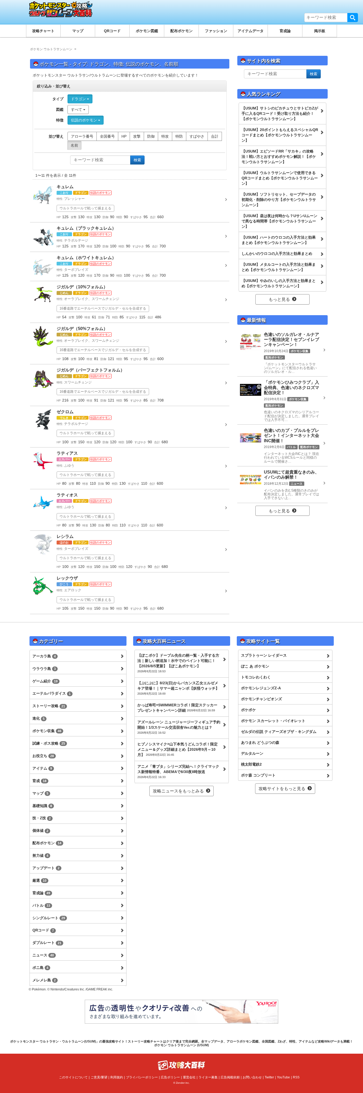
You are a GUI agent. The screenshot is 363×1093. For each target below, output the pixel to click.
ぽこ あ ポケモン (255, 666)
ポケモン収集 (46, 731)
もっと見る (279, 299)
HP (123, 136)
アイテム (42, 768)
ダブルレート (46, 942)
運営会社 (189, 1077)
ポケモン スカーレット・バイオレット (273, 721)
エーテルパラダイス (51, 693)
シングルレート (48, 918)
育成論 (285, 31)
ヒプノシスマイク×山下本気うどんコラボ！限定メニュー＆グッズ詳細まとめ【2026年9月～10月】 (177, 749)
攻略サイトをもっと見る (282, 788)
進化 (38, 718)
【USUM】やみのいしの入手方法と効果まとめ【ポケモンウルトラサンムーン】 (279, 283)
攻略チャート (43, 31)
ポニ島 (40, 967)
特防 (179, 136)
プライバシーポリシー (142, 1077)
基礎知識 (42, 806)
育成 (39, 781)
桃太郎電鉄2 (251, 764)
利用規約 (116, 1077)
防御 (151, 136)
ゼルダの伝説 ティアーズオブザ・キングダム (278, 731)
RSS (296, 1077)
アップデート (46, 868)
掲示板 (319, 31)
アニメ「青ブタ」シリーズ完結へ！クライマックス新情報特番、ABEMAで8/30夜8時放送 (178, 771)
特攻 (165, 136)
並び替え (56, 136)
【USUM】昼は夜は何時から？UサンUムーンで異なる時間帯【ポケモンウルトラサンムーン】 (279, 221)
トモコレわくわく (256, 677)
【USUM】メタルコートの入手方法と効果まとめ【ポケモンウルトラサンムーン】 (279, 267)
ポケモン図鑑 (147, 31)
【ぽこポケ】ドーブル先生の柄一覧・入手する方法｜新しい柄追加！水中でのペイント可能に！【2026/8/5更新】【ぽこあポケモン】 (178, 663)
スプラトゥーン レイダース (264, 655)
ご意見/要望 (99, 1077)
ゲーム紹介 (45, 681)
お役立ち (43, 756)
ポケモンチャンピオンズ (261, 699)
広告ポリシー (170, 1077)
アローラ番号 (82, 136)
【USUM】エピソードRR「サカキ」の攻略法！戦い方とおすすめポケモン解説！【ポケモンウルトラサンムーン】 (279, 156)
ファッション (216, 31)
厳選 (39, 880)
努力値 (40, 855)
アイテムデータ (251, 31)
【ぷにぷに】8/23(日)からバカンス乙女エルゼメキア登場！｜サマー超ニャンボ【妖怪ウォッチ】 (178, 688)
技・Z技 (41, 818)
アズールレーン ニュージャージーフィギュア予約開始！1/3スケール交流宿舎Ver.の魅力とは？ (178, 727)
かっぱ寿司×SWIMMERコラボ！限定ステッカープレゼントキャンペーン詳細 (177, 707)
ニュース (43, 955)
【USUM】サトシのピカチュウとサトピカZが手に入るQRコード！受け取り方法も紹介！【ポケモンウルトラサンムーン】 (280, 113)
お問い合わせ (252, 1077)
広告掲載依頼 (230, 1077)
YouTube (283, 1077)
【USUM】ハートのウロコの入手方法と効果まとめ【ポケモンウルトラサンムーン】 (279, 240)
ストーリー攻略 (48, 706)
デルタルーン (252, 753)
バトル (41, 905)
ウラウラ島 (44, 668)
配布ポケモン (181, 31)
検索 (352, 17)
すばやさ (196, 136)
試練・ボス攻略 (48, 743)
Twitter (269, 1077)
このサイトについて (73, 1077)
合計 (214, 136)
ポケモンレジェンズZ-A (261, 688)
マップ (77, 31)
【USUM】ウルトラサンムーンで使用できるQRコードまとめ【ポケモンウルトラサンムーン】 (280, 178)
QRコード (112, 31)
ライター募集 (208, 1077)
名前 (74, 145)
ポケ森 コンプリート (258, 775)
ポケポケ (248, 710)
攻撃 (137, 136)
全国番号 (107, 136)
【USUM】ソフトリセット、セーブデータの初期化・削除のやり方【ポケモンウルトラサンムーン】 (279, 199)
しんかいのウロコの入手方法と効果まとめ (277, 253)
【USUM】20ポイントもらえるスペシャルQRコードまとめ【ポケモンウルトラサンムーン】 (280, 135)
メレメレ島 (44, 980)
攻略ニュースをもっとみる (178, 791)
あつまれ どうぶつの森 (260, 742)
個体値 (40, 830)
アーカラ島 (44, 656)
